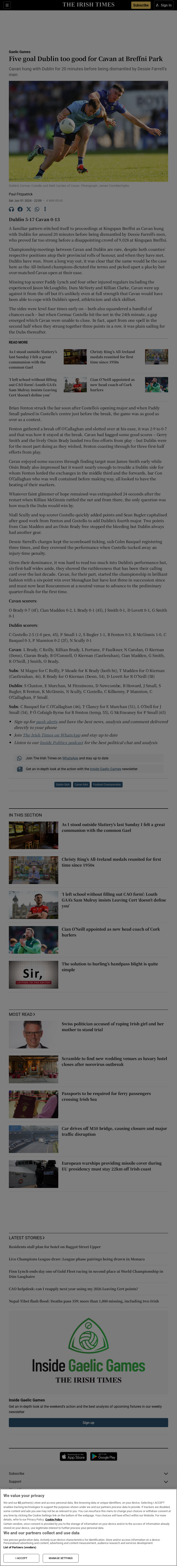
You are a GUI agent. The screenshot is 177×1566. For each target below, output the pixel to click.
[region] (88, 1527)
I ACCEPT (21, 1558)
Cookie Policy (53, 1519)
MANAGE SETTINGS (61, 1558)
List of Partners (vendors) (19, 1547)
